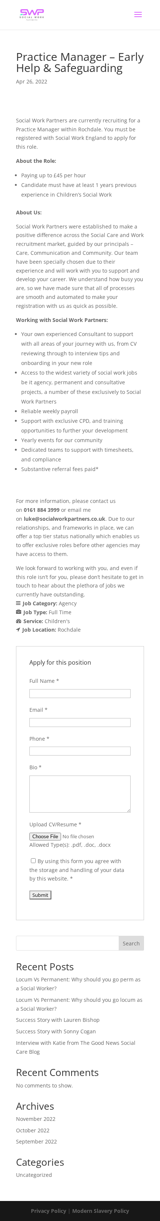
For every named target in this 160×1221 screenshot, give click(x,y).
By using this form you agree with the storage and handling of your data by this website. (76, 870)
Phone (39, 738)
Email (38, 709)
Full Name (44, 680)
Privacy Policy (48, 1210)
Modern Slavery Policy (100, 1210)
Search (131, 943)
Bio (35, 767)
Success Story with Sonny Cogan (56, 1031)
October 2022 (32, 1130)
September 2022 (36, 1141)
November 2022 (35, 1118)
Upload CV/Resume (55, 824)
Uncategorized (34, 1174)
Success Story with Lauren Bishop (58, 1019)
